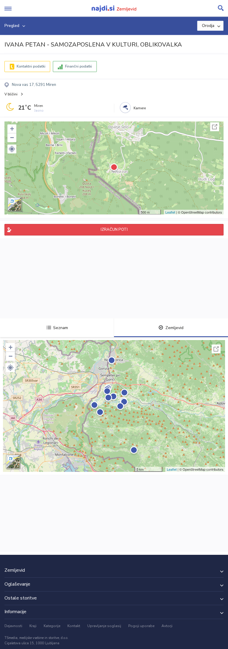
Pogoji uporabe (141, 626)
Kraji (33, 626)
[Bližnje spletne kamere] (125, 107)
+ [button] (12, 128)
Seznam (60, 328)
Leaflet (170, 212)
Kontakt (73, 626)
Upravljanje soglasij (104, 626)
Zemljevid (174, 328)
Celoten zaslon (214, 126)
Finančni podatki (78, 66)
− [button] (12, 137)
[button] (11, 149)
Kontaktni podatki (31, 66)
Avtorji (167, 626)
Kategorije (52, 626)
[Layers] (14, 204)
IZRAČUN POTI (114, 229)
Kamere (140, 108)
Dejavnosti (13, 626)
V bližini (11, 94)
